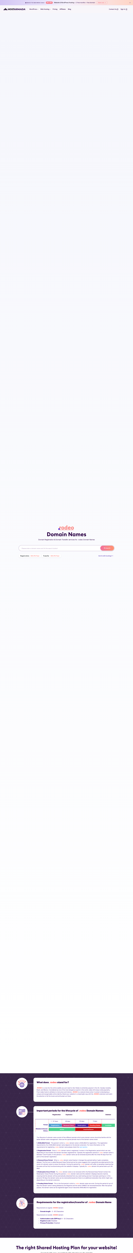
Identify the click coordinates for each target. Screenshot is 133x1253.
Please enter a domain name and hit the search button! (40, 548)
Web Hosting (45, 9)
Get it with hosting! (105, 556)
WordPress (33, 9)
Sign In (123, 9)
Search (107, 548)
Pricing (55, 9)
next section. (83, 1147)
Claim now (102, 2)
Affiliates (63, 9)
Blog (69, 9)
